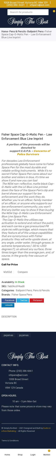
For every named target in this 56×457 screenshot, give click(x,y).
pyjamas (24, 335)
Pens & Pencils (17, 31)
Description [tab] (9, 316)
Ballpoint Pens (35, 31)
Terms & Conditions (10, 440)
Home (4, 31)
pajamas (8, 335)
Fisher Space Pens (22, 294)
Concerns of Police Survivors (33, 152)
